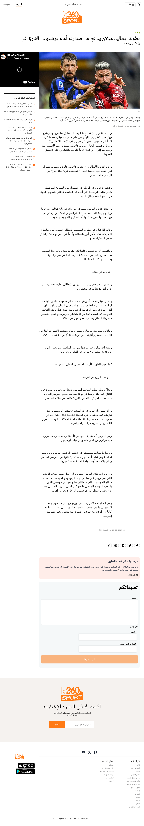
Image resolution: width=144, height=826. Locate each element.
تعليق (133, 597)
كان (138, 765)
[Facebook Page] (95, 752)
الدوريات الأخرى (134, 807)
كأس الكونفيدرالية (133, 781)
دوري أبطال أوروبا (133, 784)
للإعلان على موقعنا (106, 771)
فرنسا (138, 800)
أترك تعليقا (89, 659)
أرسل (57, 724)
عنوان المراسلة (128, 643)
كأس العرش (135, 775)
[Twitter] (89, 752)
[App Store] (26, 765)
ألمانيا (138, 804)
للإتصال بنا (109, 778)
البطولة (137, 771)
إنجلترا (137, 791)
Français (6, 5)
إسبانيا (137, 794)
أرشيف (111, 781)
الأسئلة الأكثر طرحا (107, 768)
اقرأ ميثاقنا (133, 575)
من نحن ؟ (110, 765)
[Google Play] (25, 771)
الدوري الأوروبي (134, 788)
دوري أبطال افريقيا (133, 778)
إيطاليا (137, 32)
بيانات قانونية (108, 775)
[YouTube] (84, 752)
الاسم (133, 631)
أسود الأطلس (135, 768)
